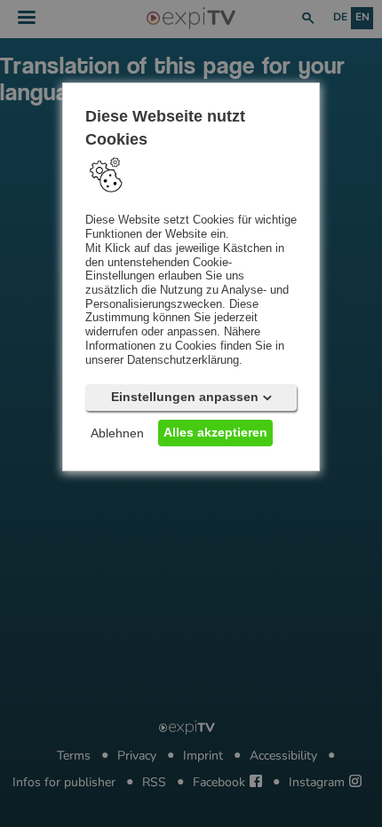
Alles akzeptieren (215, 433)
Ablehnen (117, 434)
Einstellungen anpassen (185, 397)
